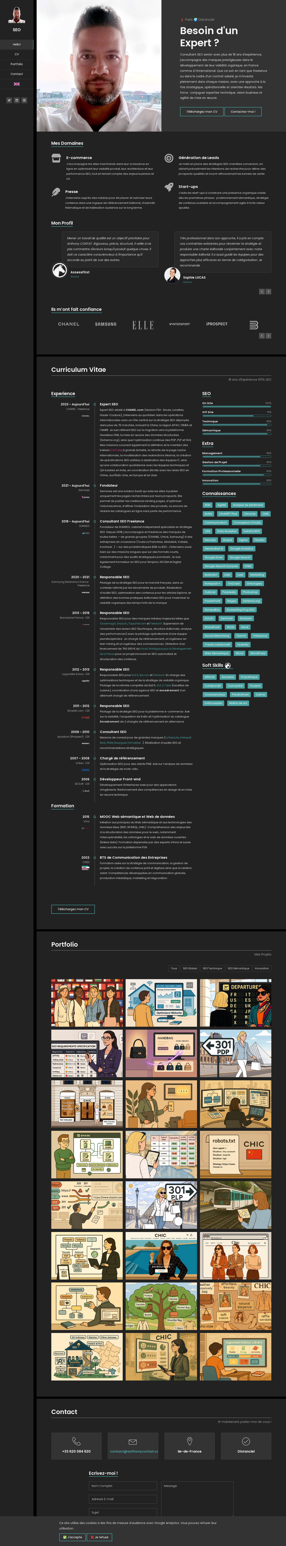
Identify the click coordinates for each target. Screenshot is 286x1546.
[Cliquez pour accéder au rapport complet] (228, 665)
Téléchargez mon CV (201, 112)
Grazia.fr (122, 623)
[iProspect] (216, 324)
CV (17, 54)
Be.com (144, 675)
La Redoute (172, 737)
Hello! (17, 44)
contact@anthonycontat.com (136, 1451)
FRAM (110, 743)
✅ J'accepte (72, 1537)
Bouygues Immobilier (127, 743)
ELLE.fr (135, 675)
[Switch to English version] (16, 84)
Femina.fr (159, 675)
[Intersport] (179, 324)
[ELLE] (142, 325)
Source (75, 276)
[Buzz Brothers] (254, 325)
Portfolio (17, 64)
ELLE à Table (164, 685)
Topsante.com (137, 623)
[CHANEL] (68, 324)
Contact (17, 74)
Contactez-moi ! (243, 112)
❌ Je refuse (99, 1537)
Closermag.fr (108, 623)
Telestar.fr (156, 623)
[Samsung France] (105, 324)
